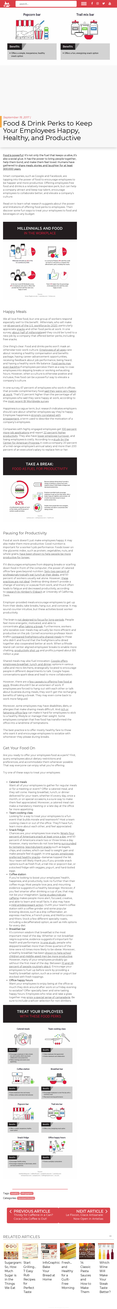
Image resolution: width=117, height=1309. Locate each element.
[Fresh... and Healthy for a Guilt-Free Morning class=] (68, 1250)
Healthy (15, 1193)
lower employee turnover (53, 436)
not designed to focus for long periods (40, 619)
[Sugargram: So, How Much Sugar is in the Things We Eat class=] (11, 1250)
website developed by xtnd (58, 1307)
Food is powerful (13, 155)
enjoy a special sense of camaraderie (48, 997)
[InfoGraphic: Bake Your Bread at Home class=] (49, 1250)
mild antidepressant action (27, 905)
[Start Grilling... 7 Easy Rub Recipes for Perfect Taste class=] (30, 1250)
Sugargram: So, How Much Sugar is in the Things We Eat (13, 1275)
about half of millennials (27, 332)
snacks (21, 329)
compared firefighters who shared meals (36, 636)
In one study (48, 942)
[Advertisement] (58, 88)
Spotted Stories (26, 1198)
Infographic (26, 1193)
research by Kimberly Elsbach (24, 591)
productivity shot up (26, 650)
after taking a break (31, 626)
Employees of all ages (52, 349)
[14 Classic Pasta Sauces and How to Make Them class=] (87, 1250)
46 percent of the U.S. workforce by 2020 (32, 325)
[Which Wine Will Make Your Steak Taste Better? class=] (106, 1250)
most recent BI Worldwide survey (28, 401)
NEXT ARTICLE (89, 1211)
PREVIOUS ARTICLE (32, 1211)
